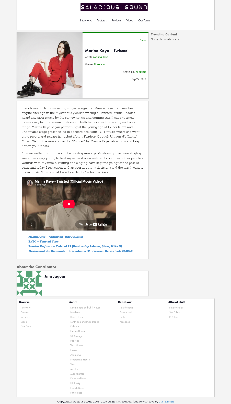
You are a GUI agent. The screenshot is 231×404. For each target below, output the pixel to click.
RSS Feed (174, 317)
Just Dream (166, 401)
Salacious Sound (114, 7)
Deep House (77, 317)
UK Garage (76, 336)
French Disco (77, 388)
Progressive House (80, 359)
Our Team (144, 20)
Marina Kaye (100, 57)
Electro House (77, 331)
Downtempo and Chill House (85, 307)
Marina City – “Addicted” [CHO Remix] (55, 236)
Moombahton (77, 373)
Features (102, 20)
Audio (143, 40)
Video (129, 20)
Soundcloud (126, 312)
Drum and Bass (78, 378)
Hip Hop (74, 340)
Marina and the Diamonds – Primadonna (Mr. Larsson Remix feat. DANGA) (80, 251)
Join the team (126, 307)
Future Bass (76, 392)
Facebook (125, 322)
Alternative (76, 355)
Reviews (116, 20)
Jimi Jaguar (140, 71)
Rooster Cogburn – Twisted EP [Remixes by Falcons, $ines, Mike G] (75, 246)
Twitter (123, 317)
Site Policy (174, 312)
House (73, 350)
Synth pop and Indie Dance (84, 322)
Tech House (76, 345)
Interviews (86, 20)
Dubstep (74, 326)
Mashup (74, 369)
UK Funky (75, 383)
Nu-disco (75, 312)
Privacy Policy (176, 307)
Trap (72, 364)
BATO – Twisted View (43, 241)
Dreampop (100, 64)
